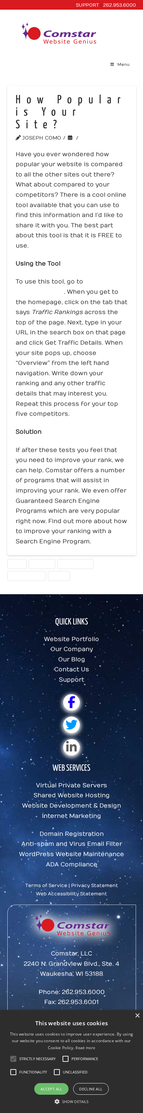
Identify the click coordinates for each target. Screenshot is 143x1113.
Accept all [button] (52, 1088)
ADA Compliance (71, 864)
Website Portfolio (71, 639)
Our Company (72, 649)
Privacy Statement (94, 885)
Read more (85, 1047)
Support (71, 679)
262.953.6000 (119, 5)
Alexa (16, 564)
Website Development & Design (71, 805)
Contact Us (71, 669)
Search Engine (75, 564)
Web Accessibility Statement (71, 894)
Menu (123, 64)
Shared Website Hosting (72, 795)
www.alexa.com (40, 291)
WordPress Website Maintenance (71, 854)
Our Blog (71, 659)
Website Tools (106, 138)
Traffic (59, 576)
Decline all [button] (90, 1088)
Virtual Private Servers (71, 785)
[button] (37, 1058)
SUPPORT (87, 5)
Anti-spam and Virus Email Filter (71, 843)
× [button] (137, 1015)
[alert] (71, 1061)
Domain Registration (72, 834)
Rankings (42, 564)
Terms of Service (46, 885)
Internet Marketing (71, 816)
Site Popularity (26, 576)
